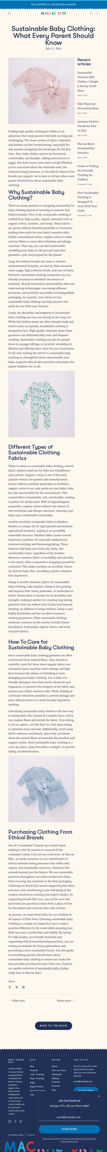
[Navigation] (9, 13)
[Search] (91, 13)
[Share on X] (17, 987)
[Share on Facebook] (10, 987)
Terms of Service (67, 1141)
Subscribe (69, 1129)
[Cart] (97, 13)
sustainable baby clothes (53, 968)
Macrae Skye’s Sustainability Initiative (86, 148)
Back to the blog (53, 1025)
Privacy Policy (87, 1139)
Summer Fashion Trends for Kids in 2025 (88, 126)
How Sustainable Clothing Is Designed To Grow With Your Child (88, 202)
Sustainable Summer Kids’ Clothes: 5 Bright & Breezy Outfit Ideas (87, 81)
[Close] (99, 1096)
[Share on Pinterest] (23, 987)
